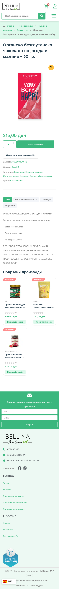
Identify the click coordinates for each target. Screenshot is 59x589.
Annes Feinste (10, 351)
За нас (6, 483)
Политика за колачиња (14, 509)
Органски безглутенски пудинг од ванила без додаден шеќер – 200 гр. (43, 305)
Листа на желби (10, 536)
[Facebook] (19, 468)
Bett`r (7, 301)
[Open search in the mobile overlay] (24, 15)
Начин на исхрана (34, 172)
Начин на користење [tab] (26, 199)
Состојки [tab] (46, 199)
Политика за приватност (15, 502)
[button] (54, 16)
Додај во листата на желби (20, 155)
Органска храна (11, 176)
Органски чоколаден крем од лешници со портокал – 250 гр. (15, 305)
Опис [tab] (7, 199)
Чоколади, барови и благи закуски (36, 176)
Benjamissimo (16, 180)
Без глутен (22, 30)
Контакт (7, 489)
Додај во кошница (35, 144)
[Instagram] (25, 468)
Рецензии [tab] (10, 205)
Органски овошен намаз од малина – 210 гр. (14, 355)
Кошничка (8, 529)
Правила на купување (13, 496)
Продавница (26, 25)
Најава (6, 523)
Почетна (10, 25)
